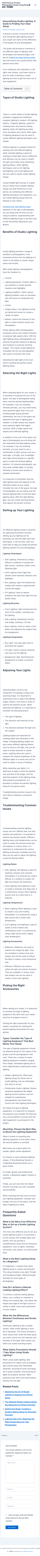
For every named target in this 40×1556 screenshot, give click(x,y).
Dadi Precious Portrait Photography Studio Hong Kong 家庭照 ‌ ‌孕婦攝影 (16, 5)
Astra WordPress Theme (27, 1551)
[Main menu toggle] (35, 5)
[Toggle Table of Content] (25, 89)
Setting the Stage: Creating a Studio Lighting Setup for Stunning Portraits (20, 1412)
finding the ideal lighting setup (22, 57)
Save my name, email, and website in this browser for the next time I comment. (19, 1518)
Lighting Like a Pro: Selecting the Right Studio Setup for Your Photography (19, 1422)
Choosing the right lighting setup (17, 207)
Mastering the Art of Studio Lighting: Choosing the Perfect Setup (19, 1395)
